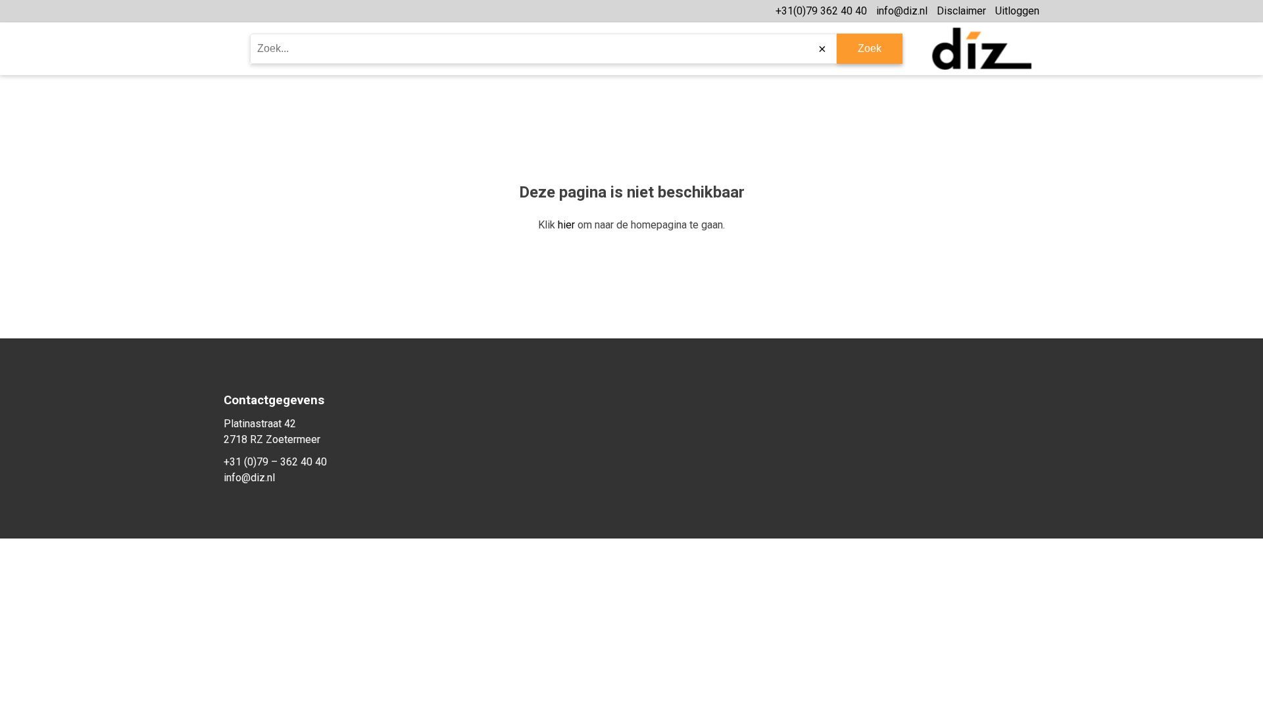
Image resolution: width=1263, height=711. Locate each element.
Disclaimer (961, 11)
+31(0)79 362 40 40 (821, 11)
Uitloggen (1017, 11)
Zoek (869, 48)
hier (566, 225)
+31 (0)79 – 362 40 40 (275, 462)
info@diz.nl (902, 11)
